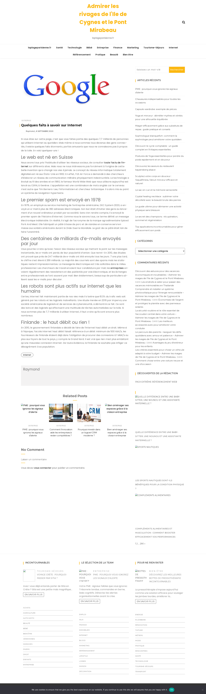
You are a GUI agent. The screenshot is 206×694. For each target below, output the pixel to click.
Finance (117, 47)
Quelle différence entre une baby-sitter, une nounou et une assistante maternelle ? (158, 436)
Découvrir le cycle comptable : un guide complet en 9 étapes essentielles (156, 148)
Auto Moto (28, 618)
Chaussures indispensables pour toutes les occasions (157, 101)
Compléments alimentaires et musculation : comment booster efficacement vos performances (155, 532)
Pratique (100, 54)
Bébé (89, 47)
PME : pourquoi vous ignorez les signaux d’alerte (32, 432)
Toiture (139, 630)
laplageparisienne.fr (39, 47)
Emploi (82, 614)
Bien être (128, 54)
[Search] (183, 22)
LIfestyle (83, 656)
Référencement (82, 54)
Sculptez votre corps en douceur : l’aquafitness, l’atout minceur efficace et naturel (156, 180)
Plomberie (140, 620)
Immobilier (84, 630)
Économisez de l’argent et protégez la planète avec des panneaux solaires (159, 303)
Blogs (82, 640)
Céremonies (29, 639)
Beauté (114, 54)
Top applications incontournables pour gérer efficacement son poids (159, 228)
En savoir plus (33, 594)
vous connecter (42, 467)
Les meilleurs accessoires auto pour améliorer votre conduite (155, 325)
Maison (82, 666)
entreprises (117, 268)
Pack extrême (143, 382)
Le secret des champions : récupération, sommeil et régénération (156, 218)
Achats (26, 608)
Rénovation (141, 625)
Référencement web (164, 382)
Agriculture (29, 613)
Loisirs (82, 661)
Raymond (30, 131)
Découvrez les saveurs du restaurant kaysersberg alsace (154, 168)
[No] (202, 689)
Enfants (27, 659)
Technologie (75, 47)
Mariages (27, 644)
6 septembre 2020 (44, 131)
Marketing (133, 47)
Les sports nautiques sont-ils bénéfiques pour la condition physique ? (159, 484)
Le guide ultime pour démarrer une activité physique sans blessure (158, 208)
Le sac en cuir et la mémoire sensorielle (156, 190)
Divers (26, 649)
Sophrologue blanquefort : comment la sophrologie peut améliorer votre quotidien (158, 137)
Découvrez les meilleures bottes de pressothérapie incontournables (165, 578)
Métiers (139, 635)
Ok (171, 690)
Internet (173, 47)
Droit (26, 654)
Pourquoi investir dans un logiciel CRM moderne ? (89, 432)
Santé (59, 47)
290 (142, 543)
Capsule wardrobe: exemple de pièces (156, 109)
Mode (138, 640)
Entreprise (103, 47)
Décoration (85, 671)
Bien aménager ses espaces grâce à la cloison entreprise (117, 432)
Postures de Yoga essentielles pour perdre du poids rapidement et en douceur (159, 158)
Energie (139, 615)
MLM (81, 620)
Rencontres (141, 651)
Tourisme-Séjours (153, 47)
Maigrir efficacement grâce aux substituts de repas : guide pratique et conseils (159, 127)
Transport (140, 671)
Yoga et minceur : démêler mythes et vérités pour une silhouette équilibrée (158, 117)
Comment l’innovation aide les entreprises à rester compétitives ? (61, 432)
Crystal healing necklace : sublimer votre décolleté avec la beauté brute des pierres (158, 198)
